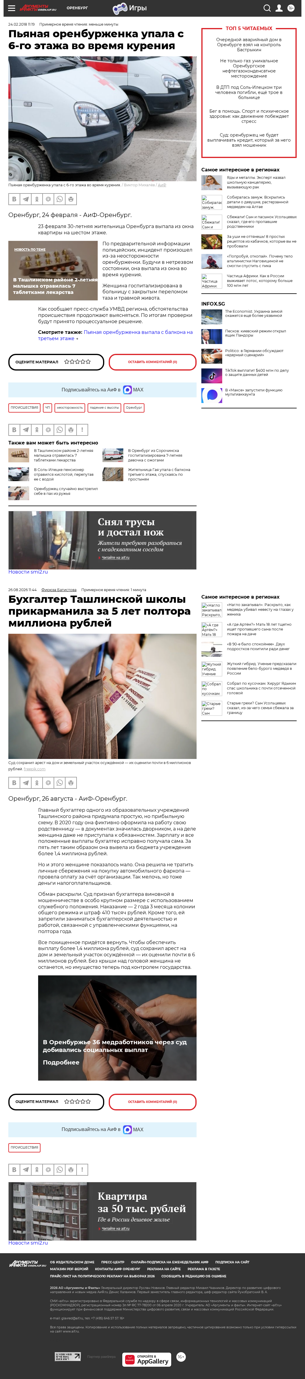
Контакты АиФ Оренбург (117, 1269)
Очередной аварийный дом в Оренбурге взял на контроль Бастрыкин (249, 44)
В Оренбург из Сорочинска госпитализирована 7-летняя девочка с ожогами (155, 455)
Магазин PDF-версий (69, 1269)
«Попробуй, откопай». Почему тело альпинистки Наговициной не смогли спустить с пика (260, 261)
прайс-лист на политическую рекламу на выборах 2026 (102, 1276)
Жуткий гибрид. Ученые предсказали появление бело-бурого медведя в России (261, 668)
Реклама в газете (204, 1269)
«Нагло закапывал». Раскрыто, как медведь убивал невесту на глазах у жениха (260, 609)
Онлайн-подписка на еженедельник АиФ (169, 1262)
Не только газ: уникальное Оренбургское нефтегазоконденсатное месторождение (249, 68)
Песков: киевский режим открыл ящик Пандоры (255, 333)
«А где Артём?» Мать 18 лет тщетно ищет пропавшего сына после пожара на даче (259, 629)
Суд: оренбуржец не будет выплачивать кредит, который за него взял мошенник (249, 140)
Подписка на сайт (232, 1262)
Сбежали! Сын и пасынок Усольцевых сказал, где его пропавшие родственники (262, 222)
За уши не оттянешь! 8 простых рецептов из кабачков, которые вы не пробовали (261, 241)
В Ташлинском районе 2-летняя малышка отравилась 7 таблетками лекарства (63, 455)
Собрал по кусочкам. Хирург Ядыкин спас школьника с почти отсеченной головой (261, 688)
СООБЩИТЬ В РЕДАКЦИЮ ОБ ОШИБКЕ (193, 1276)
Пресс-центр (112, 1262)
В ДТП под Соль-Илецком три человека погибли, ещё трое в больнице (249, 92)
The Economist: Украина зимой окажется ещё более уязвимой (253, 313)
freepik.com (35, 769)
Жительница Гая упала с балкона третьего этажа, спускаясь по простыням (159, 474)
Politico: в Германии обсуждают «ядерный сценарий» (254, 353)
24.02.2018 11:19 (21, 24)
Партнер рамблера (101, 1356)
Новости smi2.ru (28, 572)
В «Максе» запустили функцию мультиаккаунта (253, 392)
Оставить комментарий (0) (152, 362)
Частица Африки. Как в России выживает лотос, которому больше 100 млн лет (259, 281)
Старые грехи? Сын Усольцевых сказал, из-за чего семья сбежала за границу (260, 708)
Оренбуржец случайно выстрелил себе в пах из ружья (66, 491)
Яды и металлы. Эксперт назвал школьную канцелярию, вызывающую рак (256, 182)
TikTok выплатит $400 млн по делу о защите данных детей (257, 372)
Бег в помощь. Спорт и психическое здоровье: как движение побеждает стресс (249, 116)
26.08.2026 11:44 (22, 590)
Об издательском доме (72, 1262)
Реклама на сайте (164, 1269)
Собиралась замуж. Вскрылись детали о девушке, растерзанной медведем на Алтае (257, 202)
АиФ (162, 185)
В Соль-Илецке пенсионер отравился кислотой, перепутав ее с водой (64, 474)
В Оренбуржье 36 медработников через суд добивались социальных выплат (115, 1046)
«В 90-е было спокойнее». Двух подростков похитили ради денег (258, 646)
